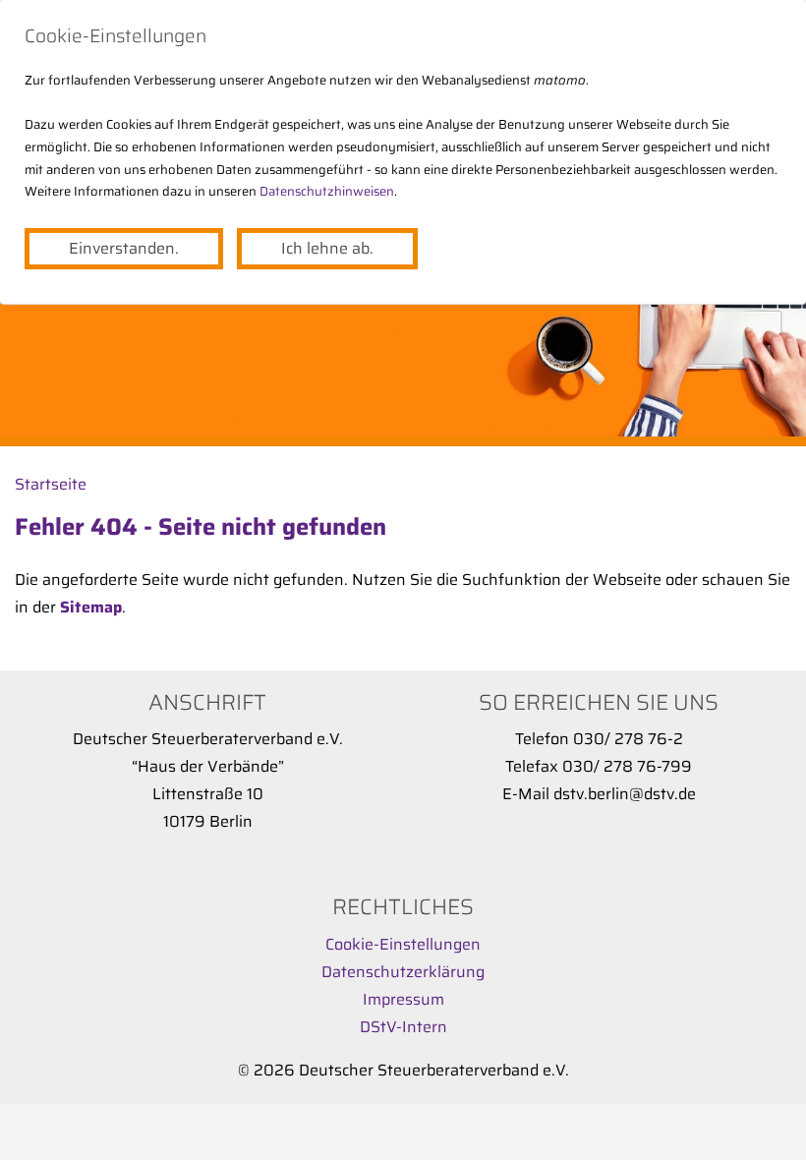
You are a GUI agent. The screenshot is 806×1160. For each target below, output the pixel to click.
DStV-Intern (403, 1027)
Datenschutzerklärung (403, 971)
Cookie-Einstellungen (403, 944)
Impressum (403, 999)
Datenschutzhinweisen (326, 191)
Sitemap (91, 607)
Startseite (50, 484)
